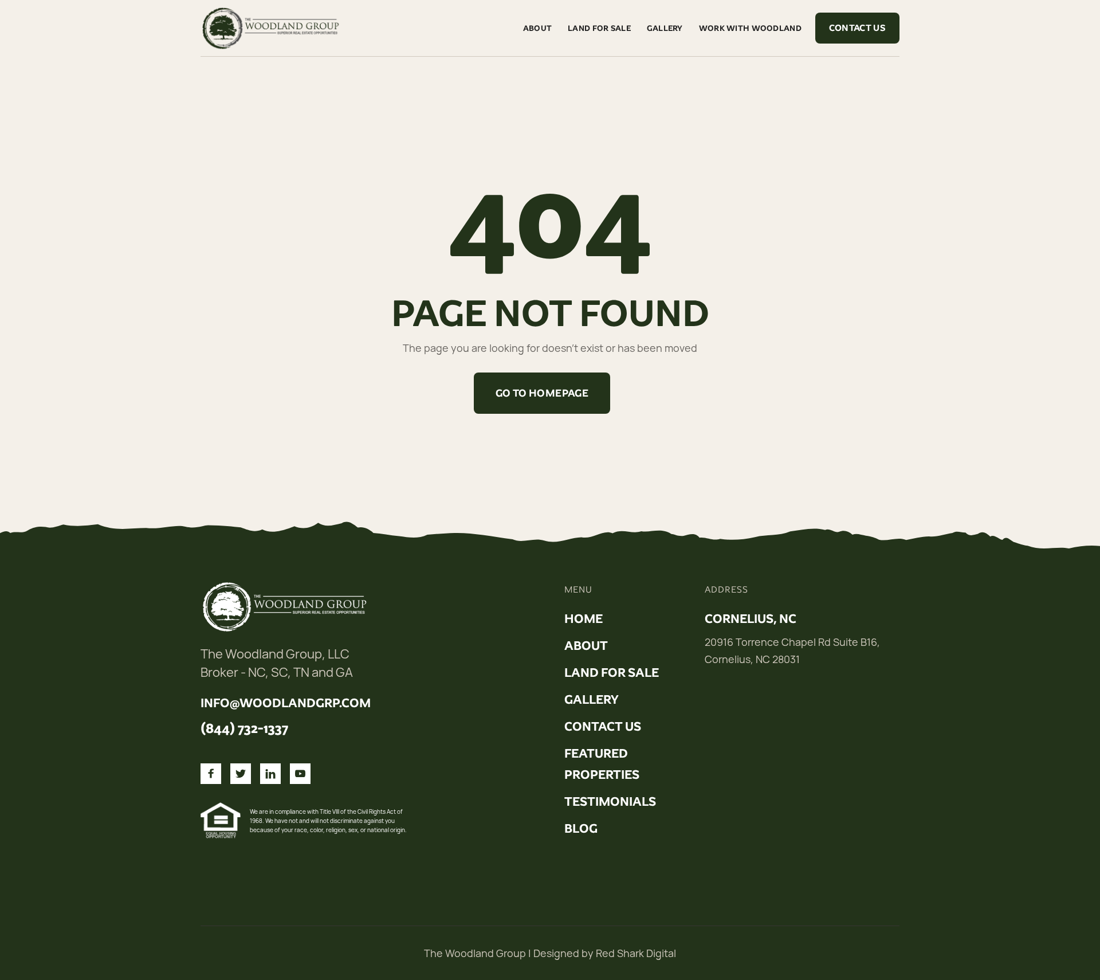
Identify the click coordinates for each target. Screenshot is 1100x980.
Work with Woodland (750, 28)
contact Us (602, 727)
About (537, 28)
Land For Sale (599, 28)
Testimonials (610, 802)
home (583, 619)
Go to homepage (542, 393)
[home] (272, 28)
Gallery (665, 28)
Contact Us (857, 28)
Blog (581, 829)
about (586, 646)
